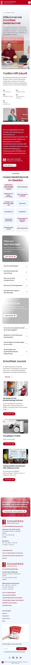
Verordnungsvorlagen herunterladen (13, 600)
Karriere (4, 613)
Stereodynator (8, 211)
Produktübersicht (7, 550)
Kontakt (4, 537)
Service (4, 558)
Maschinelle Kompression (8, 219)
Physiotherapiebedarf (8, 228)
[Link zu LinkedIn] (13, 658)
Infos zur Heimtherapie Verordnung (12, 553)
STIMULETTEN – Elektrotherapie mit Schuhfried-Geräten (8, 187)
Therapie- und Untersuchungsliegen (8, 203)
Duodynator (22, 211)
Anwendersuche (7, 605)
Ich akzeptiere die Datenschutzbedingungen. (14, 651)
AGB (3, 621)
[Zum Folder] (15, 633)
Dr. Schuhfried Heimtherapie (10, 569)
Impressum (5, 616)
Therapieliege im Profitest (11, 436)
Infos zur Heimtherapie (8, 592)
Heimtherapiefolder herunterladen (12, 598)
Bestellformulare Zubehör (9, 603)
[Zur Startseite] (8, 3)
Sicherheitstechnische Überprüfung (12, 555)
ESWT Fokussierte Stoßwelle (22, 195)
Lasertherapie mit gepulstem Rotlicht (22, 220)
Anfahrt (4, 533)
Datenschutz (6, 618)
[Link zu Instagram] (10, 658)
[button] (2, 662)
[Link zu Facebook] (17, 658)
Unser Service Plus (22, 228)
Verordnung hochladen (9, 595)
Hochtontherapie (22, 187)
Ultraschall (22, 203)
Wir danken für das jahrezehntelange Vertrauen (13, 399)
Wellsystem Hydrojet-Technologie (8, 195)
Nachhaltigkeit (6, 611)
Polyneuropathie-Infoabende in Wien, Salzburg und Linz (14, 467)
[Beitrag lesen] (15, 388)
